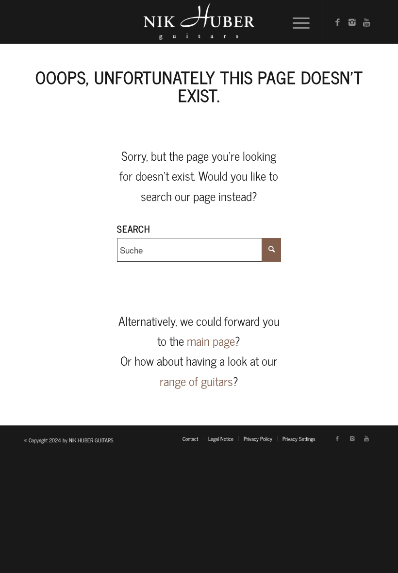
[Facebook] (337, 22)
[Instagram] (352, 22)
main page (211, 341)
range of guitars (196, 381)
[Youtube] (366, 22)
